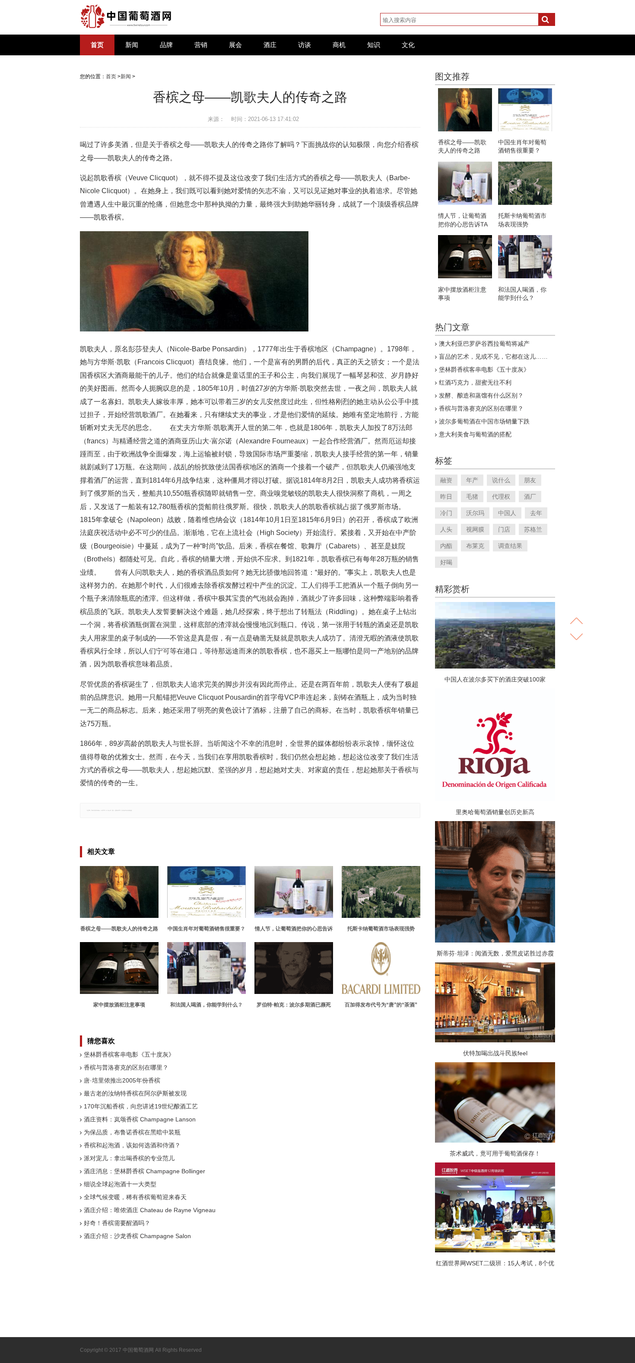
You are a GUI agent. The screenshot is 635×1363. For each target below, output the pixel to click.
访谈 (304, 44)
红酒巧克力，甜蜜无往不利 (475, 382)
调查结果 (510, 545)
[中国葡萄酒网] (126, 16)
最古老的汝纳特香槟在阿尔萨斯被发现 (135, 1093)
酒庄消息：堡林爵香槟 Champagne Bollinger (144, 1171)
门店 (504, 529)
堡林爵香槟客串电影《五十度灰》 (129, 1054)
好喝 (446, 562)
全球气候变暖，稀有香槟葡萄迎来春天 (135, 1197)
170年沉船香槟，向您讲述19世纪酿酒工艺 (141, 1106)
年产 (472, 480)
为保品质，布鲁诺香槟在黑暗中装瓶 (132, 1132)
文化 (408, 44)
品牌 (166, 44)
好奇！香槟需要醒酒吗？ (117, 1223)
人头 (446, 529)
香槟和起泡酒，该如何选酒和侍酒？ (132, 1145)
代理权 (501, 496)
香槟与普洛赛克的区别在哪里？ (126, 1067)
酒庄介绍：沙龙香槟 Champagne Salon (137, 1235)
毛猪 (472, 496)
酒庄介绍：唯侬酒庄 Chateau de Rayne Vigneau (150, 1210)
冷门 (446, 513)
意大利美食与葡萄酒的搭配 (475, 434)
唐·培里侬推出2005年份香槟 (122, 1080)
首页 (97, 44)
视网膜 (475, 529)
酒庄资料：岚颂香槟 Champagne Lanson (140, 1119)
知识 (373, 44)
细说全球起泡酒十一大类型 (120, 1184)
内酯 (446, 545)
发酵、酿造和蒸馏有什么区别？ (481, 395)
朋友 (530, 480)
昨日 (446, 496)
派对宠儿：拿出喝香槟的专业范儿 (129, 1158)
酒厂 (530, 496)
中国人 (507, 513)
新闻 (131, 44)
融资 (446, 480)
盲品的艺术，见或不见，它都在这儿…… (493, 356)
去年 (536, 513)
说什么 (501, 480)
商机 (339, 44)
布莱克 (475, 545)
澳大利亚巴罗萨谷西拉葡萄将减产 (484, 343)
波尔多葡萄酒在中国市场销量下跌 (484, 421)
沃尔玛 (475, 513)
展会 (235, 44)
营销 (200, 44)
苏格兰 (533, 529)
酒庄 (270, 44)
